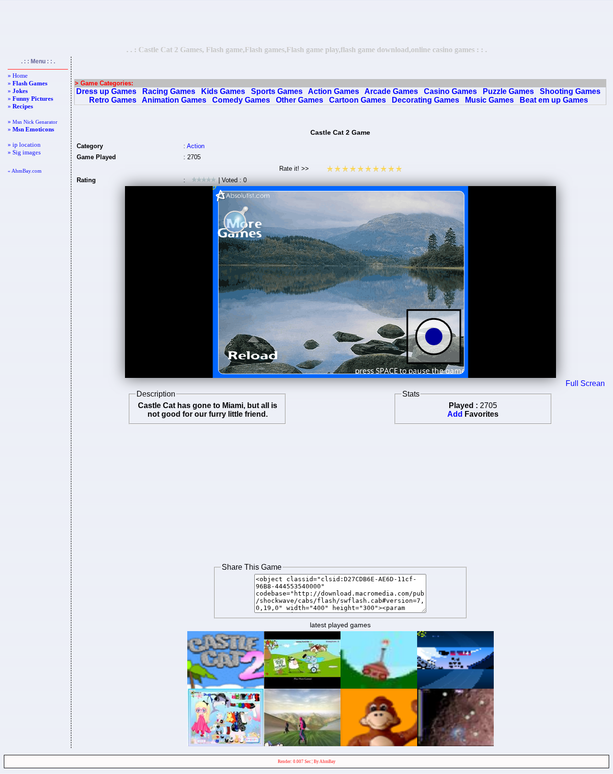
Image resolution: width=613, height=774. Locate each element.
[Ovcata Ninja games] (302, 686)
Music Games (489, 100)
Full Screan (585, 383)
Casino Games (450, 91)
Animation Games (174, 100)
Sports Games (277, 91)
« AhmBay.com (25, 171)
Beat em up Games (554, 100)
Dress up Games (106, 91)
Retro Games (112, 100)
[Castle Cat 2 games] (225, 686)
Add (455, 414)
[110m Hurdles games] (455, 686)
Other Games (299, 100)
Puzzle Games (508, 91)
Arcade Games (391, 91)
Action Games (333, 91)
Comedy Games (241, 100)
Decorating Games (425, 100)
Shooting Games (570, 91)
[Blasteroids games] (455, 743)
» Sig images (24, 152)
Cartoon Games (357, 100)
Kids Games (223, 91)
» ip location (24, 144)
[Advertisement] (306, 22)
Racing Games (168, 91)
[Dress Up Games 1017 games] (225, 743)
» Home (18, 75)
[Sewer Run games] (302, 743)
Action (195, 146)
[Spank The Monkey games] (379, 743)
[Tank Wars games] (379, 686)
